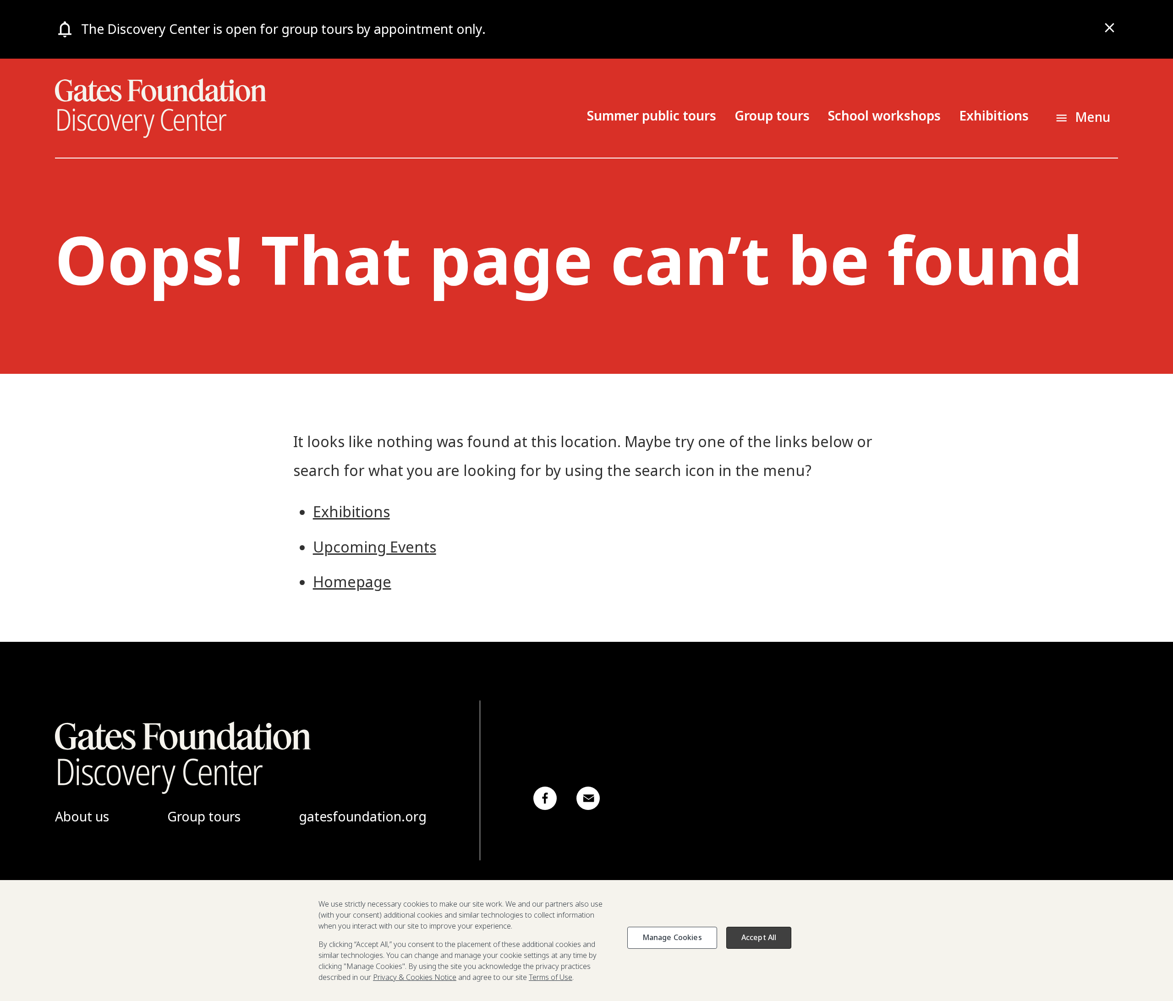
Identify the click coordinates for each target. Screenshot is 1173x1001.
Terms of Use (550, 977)
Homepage (352, 581)
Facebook (545, 798)
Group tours (772, 115)
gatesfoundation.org (363, 816)
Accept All (759, 937)
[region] (586, 940)
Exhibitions (994, 115)
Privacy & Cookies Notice (414, 977)
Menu (1092, 117)
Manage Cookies (672, 937)
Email (588, 798)
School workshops (884, 115)
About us (82, 816)
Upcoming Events (374, 547)
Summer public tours (651, 115)
